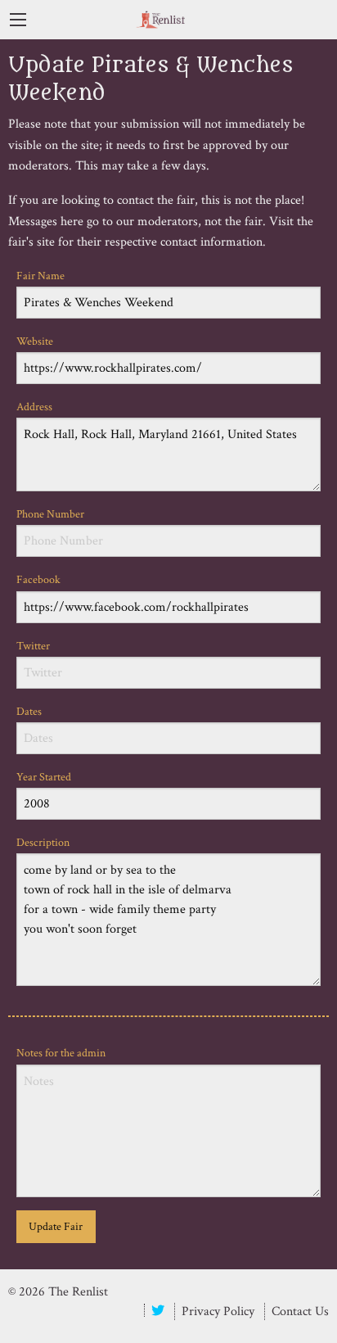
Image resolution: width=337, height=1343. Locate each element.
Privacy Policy (218, 1311)
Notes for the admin (61, 1053)
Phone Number (50, 514)
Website (34, 341)
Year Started (43, 777)
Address (34, 407)
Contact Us (300, 1311)
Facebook (38, 579)
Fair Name (40, 276)
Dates (29, 711)
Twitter (33, 646)
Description (43, 842)
